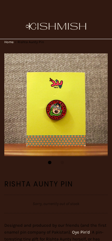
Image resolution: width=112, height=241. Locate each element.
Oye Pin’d (81, 232)
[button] (56, 104)
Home (8, 42)
